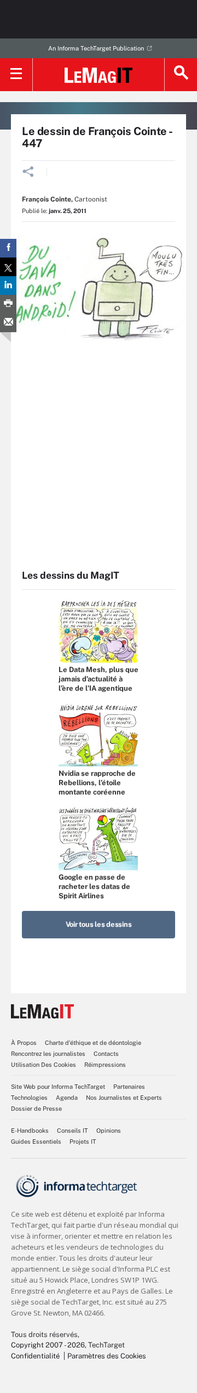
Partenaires (129, 1086)
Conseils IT (72, 1130)
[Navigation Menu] (16, 74)
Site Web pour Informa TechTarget (58, 1086)
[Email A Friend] (8, 323)
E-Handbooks (30, 1130)
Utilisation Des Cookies (43, 1064)
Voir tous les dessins (99, 924)
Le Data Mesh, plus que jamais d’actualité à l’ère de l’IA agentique (98, 678)
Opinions (108, 1130)
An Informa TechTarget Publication (96, 48)
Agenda (67, 1097)
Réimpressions (105, 1064)
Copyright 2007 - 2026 (48, 1345)
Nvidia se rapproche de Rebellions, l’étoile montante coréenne (97, 782)
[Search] (180, 74)
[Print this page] (8, 304)
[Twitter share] (8, 267)
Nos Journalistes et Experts (124, 1097)
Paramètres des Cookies (106, 1356)
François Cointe (46, 199)
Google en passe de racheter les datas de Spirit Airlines (94, 886)
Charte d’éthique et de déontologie (93, 1042)
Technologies (29, 1097)
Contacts (106, 1053)
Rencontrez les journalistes (48, 1053)
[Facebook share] (8, 248)
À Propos (24, 1042)
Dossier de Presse (36, 1108)
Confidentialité (35, 1356)
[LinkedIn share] (8, 285)
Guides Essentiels (36, 1141)
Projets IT (82, 1141)
